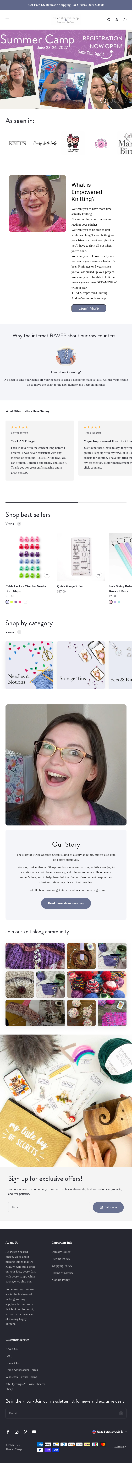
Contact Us (12, 1363)
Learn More (89, 308)
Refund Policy (61, 1258)
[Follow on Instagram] (16, 1431)
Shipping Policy (62, 1266)
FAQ (9, 1356)
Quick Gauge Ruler (70, 586)
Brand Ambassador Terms (22, 1370)
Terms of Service (63, 1273)
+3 (25, 602)
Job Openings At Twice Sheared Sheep (26, 1386)
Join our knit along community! (38, 931)
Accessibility (119, 1446)
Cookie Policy (61, 1279)
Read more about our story (66, 903)
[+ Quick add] (47, 575)
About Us (12, 1349)
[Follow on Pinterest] (25, 1431)
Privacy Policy (61, 1251)
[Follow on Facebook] (8, 1431)
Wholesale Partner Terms (21, 1377)
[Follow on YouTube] (34, 1431)
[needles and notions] (29, 665)
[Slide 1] (66, 69)
